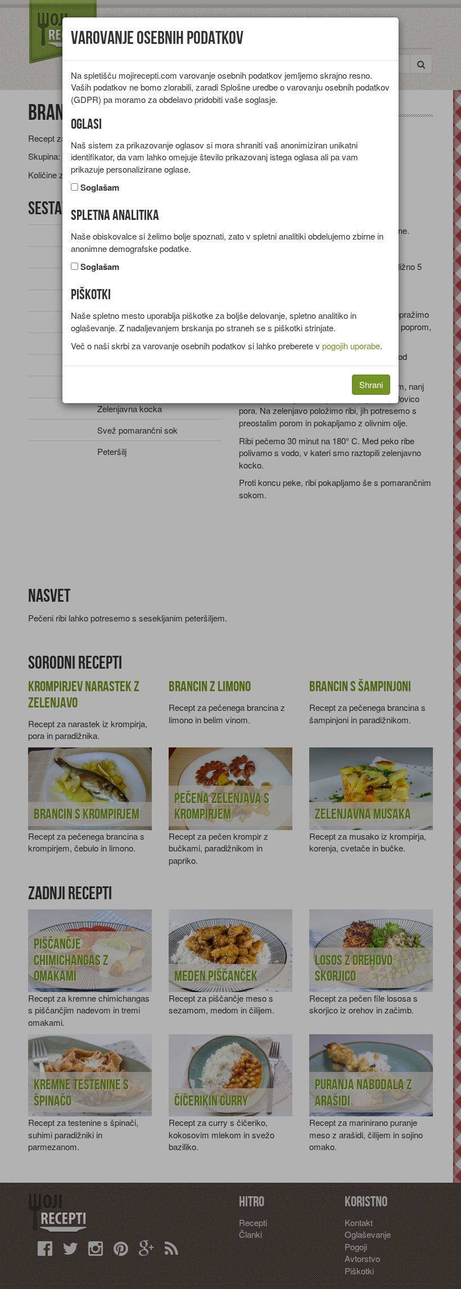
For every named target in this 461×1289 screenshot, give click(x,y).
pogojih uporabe (351, 345)
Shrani (371, 384)
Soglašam (99, 187)
